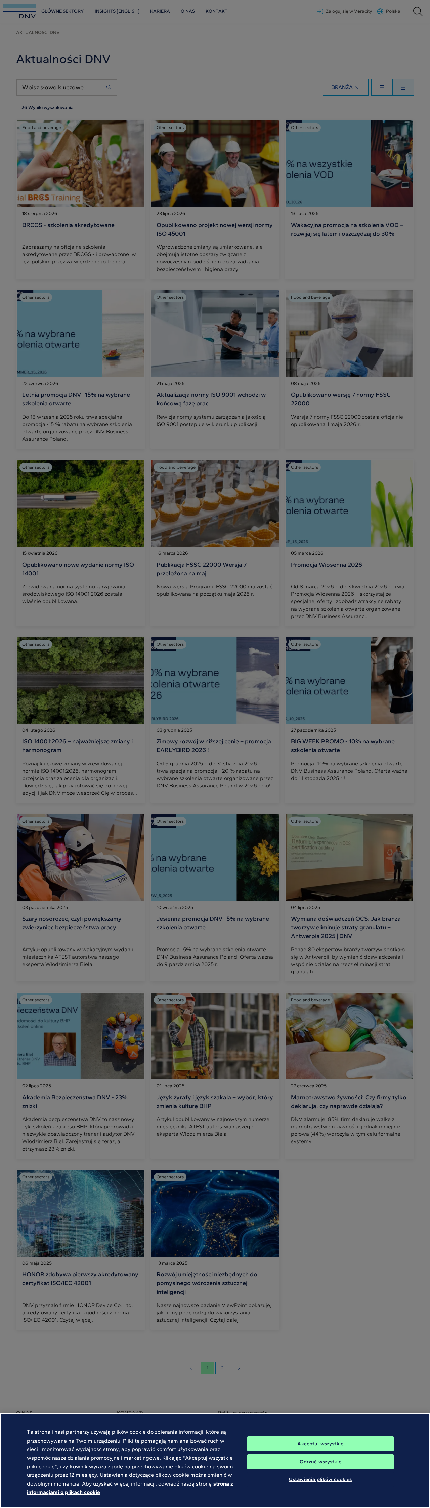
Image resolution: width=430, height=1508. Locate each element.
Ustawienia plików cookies (320, 1479)
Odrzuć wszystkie (320, 1462)
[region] (215, 1460)
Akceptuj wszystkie (320, 1444)
